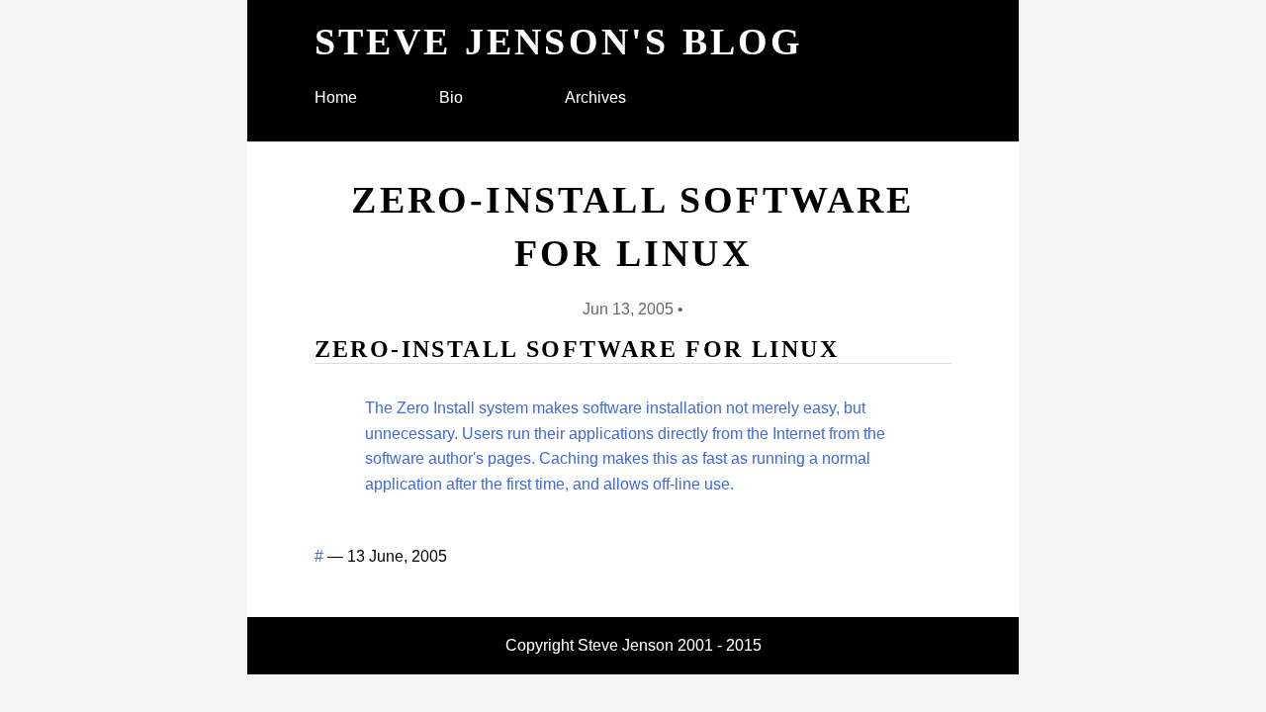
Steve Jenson (626, 645)
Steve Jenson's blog (559, 41)
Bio (451, 97)
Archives (595, 97)
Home (336, 97)
